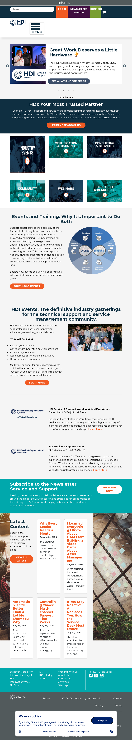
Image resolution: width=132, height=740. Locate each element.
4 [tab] (73, 90)
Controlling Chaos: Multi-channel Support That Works (48, 612)
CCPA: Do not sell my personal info (81, 698)
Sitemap (63, 685)
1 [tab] (58, 90)
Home (46, 698)
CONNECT (96, 9)
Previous (7, 66)
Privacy (99, 705)
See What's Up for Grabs (69, 81)
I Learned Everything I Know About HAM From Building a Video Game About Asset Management (75, 542)
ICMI (41, 671)
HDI (12, 678)
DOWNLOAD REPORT (27, 286)
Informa (66, 2)
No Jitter (15, 685)
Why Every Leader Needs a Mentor (48, 528)
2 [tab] (63, 90)
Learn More (95, 429)
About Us (63, 675)
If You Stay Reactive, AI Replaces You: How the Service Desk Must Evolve (75, 615)
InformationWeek (20, 682)
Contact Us (64, 678)
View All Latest (21, 559)
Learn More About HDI (66, 125)
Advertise (63, 682)
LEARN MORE (37, 382)
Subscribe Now (110, 489)
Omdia (43, 678)
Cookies (117, 698)
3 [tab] (68, 90)
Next (124, 66)
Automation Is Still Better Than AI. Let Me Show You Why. (21, 612)
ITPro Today (45, 675)
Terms (118, 705)
